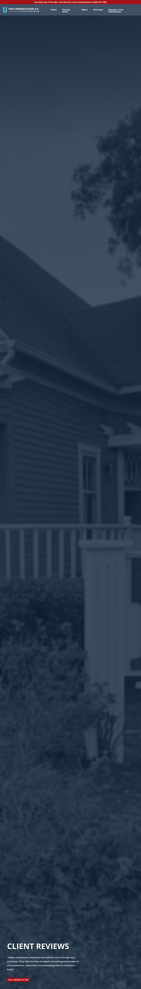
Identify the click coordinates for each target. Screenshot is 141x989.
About (85, 10)
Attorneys (98, 10)
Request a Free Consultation (115, 11)
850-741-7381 (100, 2)
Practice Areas (66, 11)
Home (54, 10)
